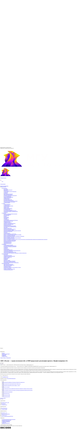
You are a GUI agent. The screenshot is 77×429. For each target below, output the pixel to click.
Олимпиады (6, 94)
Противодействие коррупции (8, 37)
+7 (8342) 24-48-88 (4, 409)
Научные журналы (7, 92)
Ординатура (6, 120)
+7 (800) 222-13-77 (3, 141)
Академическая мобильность (8, 104)
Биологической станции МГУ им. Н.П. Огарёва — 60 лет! (11, 385)
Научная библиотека (7, 111)
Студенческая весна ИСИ (6, 396)
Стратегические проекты (8, 43)
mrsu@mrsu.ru (3, 403)
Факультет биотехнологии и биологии (10, 64)
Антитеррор (6, 114)
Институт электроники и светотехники (10, 58)
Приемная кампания (7, 47)
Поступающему (4, 115)
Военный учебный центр (8, 63)
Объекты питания (6, 108)
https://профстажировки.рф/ (11, 378)
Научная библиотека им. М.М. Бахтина (10, 78)
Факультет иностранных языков (9, 65)
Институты (4, 50)
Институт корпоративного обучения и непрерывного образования (14, 54)
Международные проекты (8, 100)
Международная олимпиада (8, 121)
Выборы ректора (4, 356)
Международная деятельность (8, 99)
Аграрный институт (7, 51)
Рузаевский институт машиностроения (10, 69)
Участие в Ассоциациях (7, 103)
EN (2, 181)
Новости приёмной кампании (8, 124)
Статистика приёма (7, 129)
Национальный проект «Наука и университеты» (11, 97)
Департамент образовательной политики (10, 72)
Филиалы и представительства (6, 67)
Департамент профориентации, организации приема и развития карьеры (15, 71)
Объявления (4, 355)
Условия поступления (7, 101)
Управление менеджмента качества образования (11, 73)
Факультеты (4, 62)
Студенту (3, 105)
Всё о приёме (6, 116)
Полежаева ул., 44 (3, 138)
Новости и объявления (7, 32)
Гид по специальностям (7, 123)
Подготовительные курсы (8, 126)
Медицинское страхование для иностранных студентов (12, 102)
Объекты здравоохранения (8, 110)
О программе (6, 41)
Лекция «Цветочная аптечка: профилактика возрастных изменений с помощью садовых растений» (17, 388)
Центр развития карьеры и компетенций (10, 112)
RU (0, 28)
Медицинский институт (7, 60)
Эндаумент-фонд (6, 36)
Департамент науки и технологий (9, 76)
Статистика (5, 48)
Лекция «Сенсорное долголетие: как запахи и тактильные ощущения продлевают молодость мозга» (17, 390)
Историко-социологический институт (9, 59)
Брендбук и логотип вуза (6, 423)
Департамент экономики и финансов (9, 77)
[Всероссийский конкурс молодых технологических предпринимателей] (1, 399)
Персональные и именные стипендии (9, 96)
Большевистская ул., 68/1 (4, 132)
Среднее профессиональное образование (10, 80)
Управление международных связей (9, 74)
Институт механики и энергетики (9, 55)
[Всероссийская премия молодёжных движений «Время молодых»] (2, 399)
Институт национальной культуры (9, 57)
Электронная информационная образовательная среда (12, 85)
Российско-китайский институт (9, 127)
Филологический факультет (8, 66)
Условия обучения (6, 107)
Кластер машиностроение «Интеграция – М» (11, 46)
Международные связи (5, 98)
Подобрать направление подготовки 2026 (10, 122)
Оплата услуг (4, 422)
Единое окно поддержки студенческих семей (11, 113)
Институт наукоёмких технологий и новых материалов (12, 56)
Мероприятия (4, 354)
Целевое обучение (6, 125)
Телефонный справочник (8, 39)
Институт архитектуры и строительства (10, 52)
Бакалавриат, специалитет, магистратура (10, 81)
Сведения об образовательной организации (10, 31)
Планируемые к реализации (8, 84)
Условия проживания (7, 106)
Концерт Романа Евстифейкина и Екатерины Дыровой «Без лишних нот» (13, 382)
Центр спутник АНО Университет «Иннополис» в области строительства (15, 87)
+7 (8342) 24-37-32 (3, 135)
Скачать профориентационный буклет (7, 416)
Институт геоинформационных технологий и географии (12, 53)
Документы (5, 35)
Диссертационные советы (8, 90)
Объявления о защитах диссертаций (9, 91)
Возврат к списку (3, 398)
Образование (4, 244)
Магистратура (6, 117)
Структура (5, 33)
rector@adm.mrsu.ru (4, 408)
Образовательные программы (8, 79)
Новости (5, 42)
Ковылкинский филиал (7, 68)
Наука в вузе (6, 89)
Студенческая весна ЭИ (5, 393)
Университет (4, 30)
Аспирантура (6, 82)
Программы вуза (6, 34)
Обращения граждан (7, 38)
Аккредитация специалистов (8, 86)
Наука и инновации (5, 88)
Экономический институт (8, 61)
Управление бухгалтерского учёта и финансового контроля (13, 75)
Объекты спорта (6, 109)
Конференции (6, 93)
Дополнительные (6, 83)
